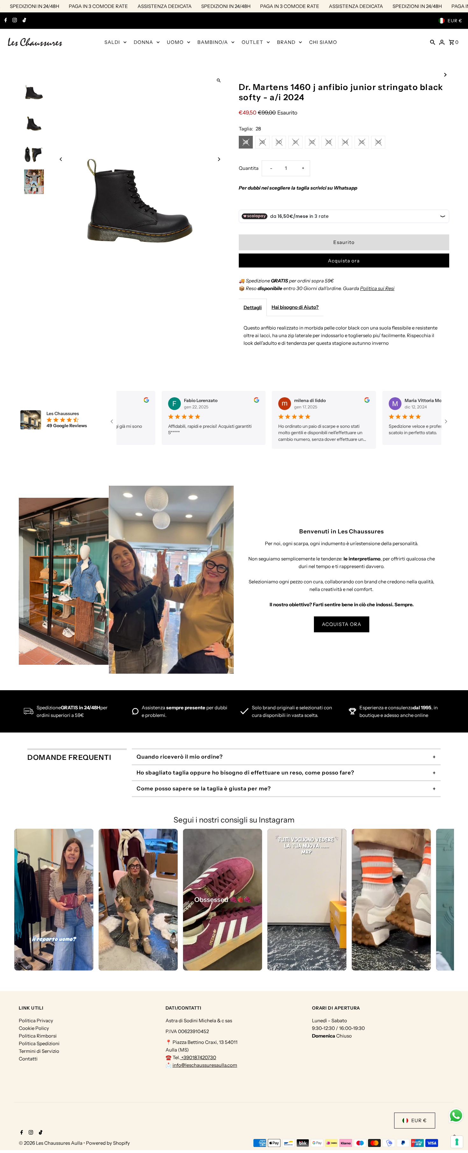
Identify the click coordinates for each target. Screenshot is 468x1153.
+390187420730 (198, 1057)
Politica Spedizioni (39, 1043)
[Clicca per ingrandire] (219, 80)
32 (312, 142)
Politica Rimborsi (38, 1036)
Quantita (249, 168)
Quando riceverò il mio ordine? (180, 757)
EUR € (455, 21)
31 (295, 142)
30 (279, 142)
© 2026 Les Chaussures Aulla (51, 1143)
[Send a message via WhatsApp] (456, 1115)
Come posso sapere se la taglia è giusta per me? (204, 788)
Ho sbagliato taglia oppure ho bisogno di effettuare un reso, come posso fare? (245, 772)
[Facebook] (5, 20)
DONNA (143, 42)
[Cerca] (433, 42)
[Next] (219, 159)
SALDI (112, 42)
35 (362, 142)
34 (345, 142)
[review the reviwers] (138, 401)
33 (328, 142)
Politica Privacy (36, 1021)
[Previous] (61, 159)
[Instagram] (14, 20)
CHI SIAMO (323, 42)
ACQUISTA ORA (341, 624)
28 (245, 142)
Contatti (28, 1059)
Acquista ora (344, 261)
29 (262, 142)
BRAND (286, 42)
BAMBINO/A (212, 42)
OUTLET (252, 42)
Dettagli (253, 307)
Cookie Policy (34, 1028)
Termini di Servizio (39, 1051)
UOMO (175, 42)
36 (378, 142)
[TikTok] (23, 20)
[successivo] (445, 74)
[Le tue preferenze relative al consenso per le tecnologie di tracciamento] (457, 1142)
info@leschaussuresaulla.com (205, 1065)
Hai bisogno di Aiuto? (295, 307)
